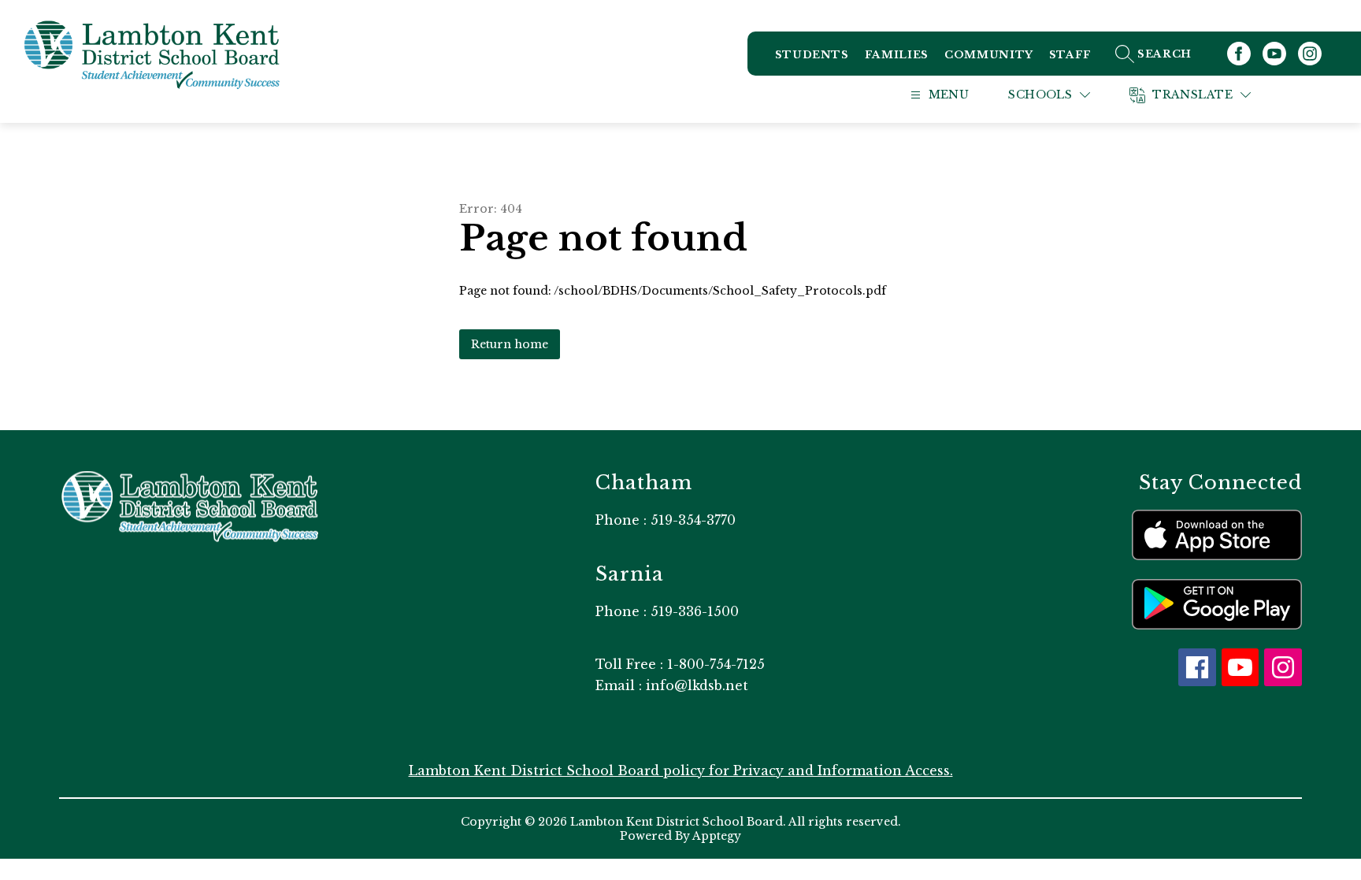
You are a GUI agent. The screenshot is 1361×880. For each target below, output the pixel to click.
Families (897, 54)
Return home (509, 344)
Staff (1070, 54)
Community (988, 54)
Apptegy (716, 836)
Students (812, 54)
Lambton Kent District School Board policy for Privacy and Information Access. (681, 770)
